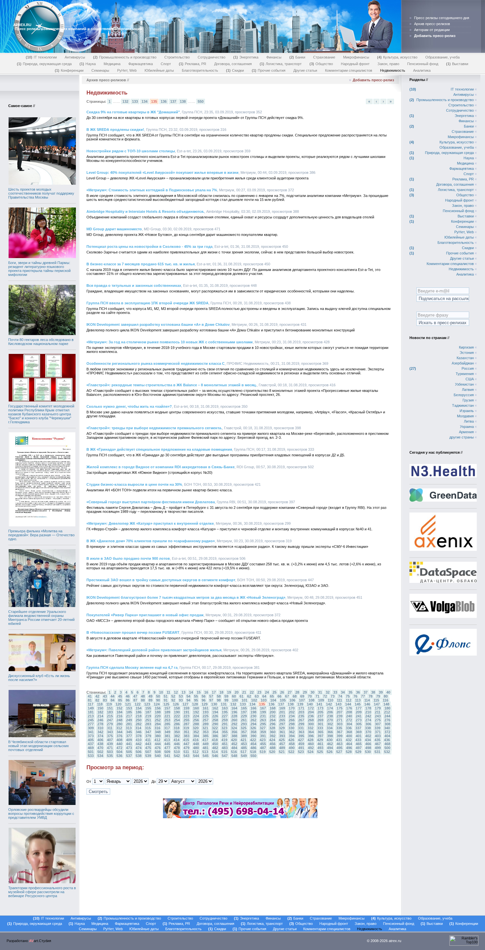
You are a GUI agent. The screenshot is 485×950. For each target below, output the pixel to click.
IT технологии (42, 57)
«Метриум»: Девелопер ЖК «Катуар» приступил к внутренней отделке (150, 523)
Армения (466, 432)
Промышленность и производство (125, 57)
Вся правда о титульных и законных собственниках (133, 285)
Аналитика (422, 70)
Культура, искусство (397, 57)
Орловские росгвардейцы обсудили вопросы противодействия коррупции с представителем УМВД (41, 813)
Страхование (324, 57)
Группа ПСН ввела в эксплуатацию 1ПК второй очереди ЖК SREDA (147, 303)
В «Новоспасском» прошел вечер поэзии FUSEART (132, 632)
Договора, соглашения (233, 64)
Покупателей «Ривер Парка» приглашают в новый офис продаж (145, 615)
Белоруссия (464, 395)
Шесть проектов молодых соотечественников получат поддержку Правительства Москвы (41, 193)
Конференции (69, 70)
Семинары (100, 70)
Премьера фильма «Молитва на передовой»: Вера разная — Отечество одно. (41, 535)
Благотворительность (200, 70)
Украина (467, 427)
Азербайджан (463, 363)
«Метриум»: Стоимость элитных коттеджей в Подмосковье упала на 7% (151, 190)
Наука (88, 64)
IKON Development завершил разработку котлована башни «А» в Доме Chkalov (158, 324)
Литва (469, 421)
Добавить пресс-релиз (373, 80)
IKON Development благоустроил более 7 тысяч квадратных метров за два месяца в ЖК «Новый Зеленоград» (185, 597)
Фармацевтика (140, 64)
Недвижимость (392, 70)
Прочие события (269, 70)
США (470, 379)
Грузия (468, 400)
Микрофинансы (356, 57)
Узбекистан (464, 384)
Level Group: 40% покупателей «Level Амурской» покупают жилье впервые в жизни (162, 172)
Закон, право (388, 64)
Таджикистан (463, 405)
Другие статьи (305, 70)
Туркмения (465, 374)
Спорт (166, 64)
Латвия (468, 390)
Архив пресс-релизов (432, 24)
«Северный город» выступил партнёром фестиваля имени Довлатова (150, 502)
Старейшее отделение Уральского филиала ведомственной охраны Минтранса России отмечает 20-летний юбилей (41, 618)
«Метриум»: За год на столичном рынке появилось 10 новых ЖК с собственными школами (169, 342)
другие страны (461, 437)
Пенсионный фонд (422, 64)
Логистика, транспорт (281, 64)
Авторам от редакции (432, 30)
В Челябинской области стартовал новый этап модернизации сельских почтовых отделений (38, 746)
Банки (298, 57)
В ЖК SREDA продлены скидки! (115, 130)
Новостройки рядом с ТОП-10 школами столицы (130, 151)
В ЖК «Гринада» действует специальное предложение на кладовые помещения (159, 449)
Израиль (467, 411)
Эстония (467, 353)
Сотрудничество (211, 57)
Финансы (273, 57)
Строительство (177, 57)
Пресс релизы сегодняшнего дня (441, 18)
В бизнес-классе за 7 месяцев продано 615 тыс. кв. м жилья (140, 264)
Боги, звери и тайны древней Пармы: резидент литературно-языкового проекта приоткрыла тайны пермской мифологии (39, 269)
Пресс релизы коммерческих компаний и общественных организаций (78, 29)
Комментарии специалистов (348, 70)
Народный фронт (355, 64)
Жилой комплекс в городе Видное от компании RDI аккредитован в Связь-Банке (160, 467)
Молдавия (465, 416)
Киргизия (466, 347)
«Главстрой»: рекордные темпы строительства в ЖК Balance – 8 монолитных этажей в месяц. (171, 385)
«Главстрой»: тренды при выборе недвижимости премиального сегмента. (154, 428)
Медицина (112, 64)
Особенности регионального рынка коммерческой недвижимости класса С (155, 363)
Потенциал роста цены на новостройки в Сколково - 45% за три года (149, 246)
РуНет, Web (127, 70)
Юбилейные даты (159, 70)
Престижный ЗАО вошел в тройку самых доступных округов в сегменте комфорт (160, 580)
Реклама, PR (193, 64)
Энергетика (246, 57)
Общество (322, 64)
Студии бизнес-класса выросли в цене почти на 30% (134, 484)
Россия (468, 368)
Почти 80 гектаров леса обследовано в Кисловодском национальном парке (41, 342)
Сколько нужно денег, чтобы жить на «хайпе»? (129, 406)
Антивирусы (75, 57)
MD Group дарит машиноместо (114, 229)
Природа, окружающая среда (45, 64)
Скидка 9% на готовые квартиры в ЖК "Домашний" (133, 112)
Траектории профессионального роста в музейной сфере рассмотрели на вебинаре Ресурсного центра (42, 892)
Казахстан (465, 358)
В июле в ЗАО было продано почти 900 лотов (128, 558)
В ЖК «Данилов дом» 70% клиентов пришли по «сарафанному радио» (150, 541)
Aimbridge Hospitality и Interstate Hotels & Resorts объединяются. (145, 211)
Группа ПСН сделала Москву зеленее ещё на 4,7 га (132, 667)
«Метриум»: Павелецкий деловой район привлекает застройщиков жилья (153, 650)
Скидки (235, 70)
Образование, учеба (442, 57)
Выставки (457, 64)
